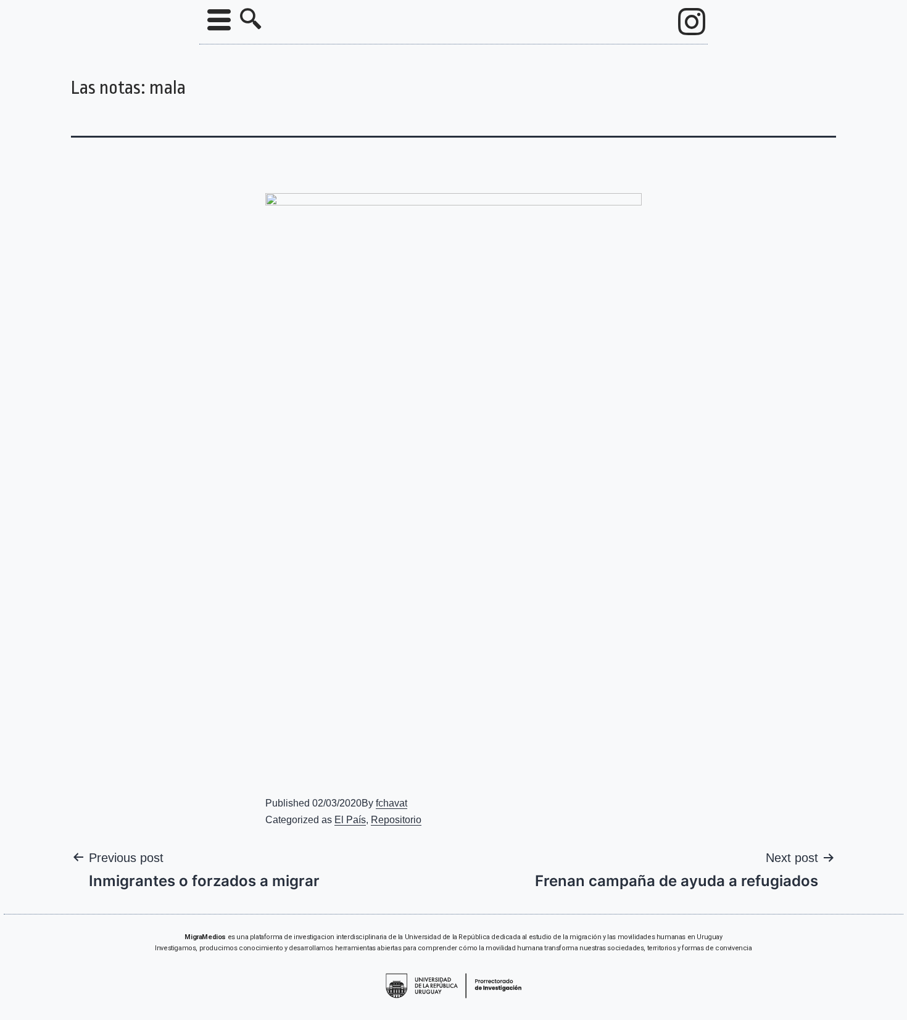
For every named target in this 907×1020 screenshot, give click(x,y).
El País (350, 820)
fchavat (391, 803)
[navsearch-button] (250, 20)
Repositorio (396, 820)
